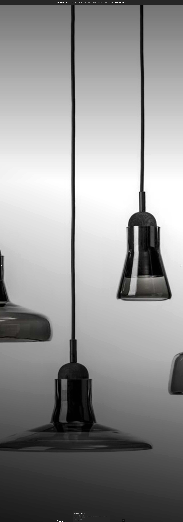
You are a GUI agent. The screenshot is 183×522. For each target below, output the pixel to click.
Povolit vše (76, 519)
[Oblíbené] (125, 2)
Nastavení (81, 519)
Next (181, 265)
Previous (2, 265)
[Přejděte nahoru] (181, 520)
